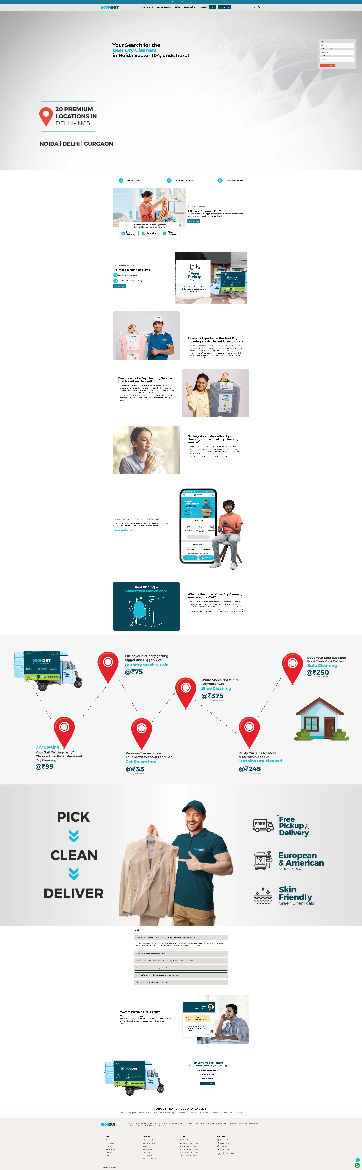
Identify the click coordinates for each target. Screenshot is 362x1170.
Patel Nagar (171, 1113)
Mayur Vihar (203, 1113)
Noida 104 (193, 1113)
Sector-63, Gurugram (128, 1113)
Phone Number (325, 49)
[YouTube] (232, 1153)
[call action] (357, 1160)
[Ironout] (110, 7)
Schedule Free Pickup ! (327, 66)
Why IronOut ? (148, 1140)
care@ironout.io (225, 1149)
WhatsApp (223, 1146)
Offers (177, 7)
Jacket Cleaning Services (188, 1155)
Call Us (213, 7)
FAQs (108, 1146)
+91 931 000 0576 (225, 1143)
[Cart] (259, 7)
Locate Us (203, 7)
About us (109, 1140)
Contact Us (109, 1152)
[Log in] (254, 7)
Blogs (108, 1155)
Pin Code (322, 56)
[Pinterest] (228, 1153)
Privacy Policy (147, 1155)
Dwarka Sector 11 (227, 1113)
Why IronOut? (147, 7)
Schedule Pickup (224, 7)
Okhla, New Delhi (144, 1113)
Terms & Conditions (149, 1158)
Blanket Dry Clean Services (189, 1143)
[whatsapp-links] (181, 90)
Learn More (207, 1083)
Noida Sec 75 (182, 1113)
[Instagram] (224, 1153)
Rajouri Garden (159, 1113)
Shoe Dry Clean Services (188, 1146)
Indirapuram (215, 1113)
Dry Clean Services (186, 1140)
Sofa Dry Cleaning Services (189, 1152)
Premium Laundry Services (189, 1149)
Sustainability (189, 7)
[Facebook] (219, 1153)
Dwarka (239, 1113)
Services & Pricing (164, 7)
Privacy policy (110, 1143)
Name (321, 42)
